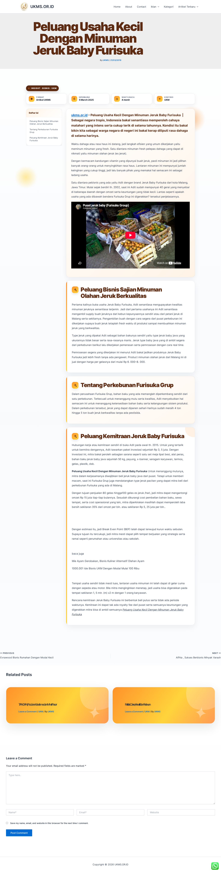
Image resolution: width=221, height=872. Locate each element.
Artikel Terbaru (186, 6)
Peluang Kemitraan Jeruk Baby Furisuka (44, 139)
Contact (141, 6)
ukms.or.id (79, 115)
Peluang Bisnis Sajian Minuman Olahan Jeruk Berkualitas (44, 122)
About (128, 6)
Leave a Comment (27, 711)
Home (117, 6)
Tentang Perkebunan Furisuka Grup (44, 130)
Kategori (168, 6)
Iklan (153, 6)
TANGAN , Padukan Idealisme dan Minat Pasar (37, 704)
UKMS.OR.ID (42, 6)
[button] (157, 7)
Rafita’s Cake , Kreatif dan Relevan (137, 704)
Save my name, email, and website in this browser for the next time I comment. (49, 823)
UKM (40, 711)
